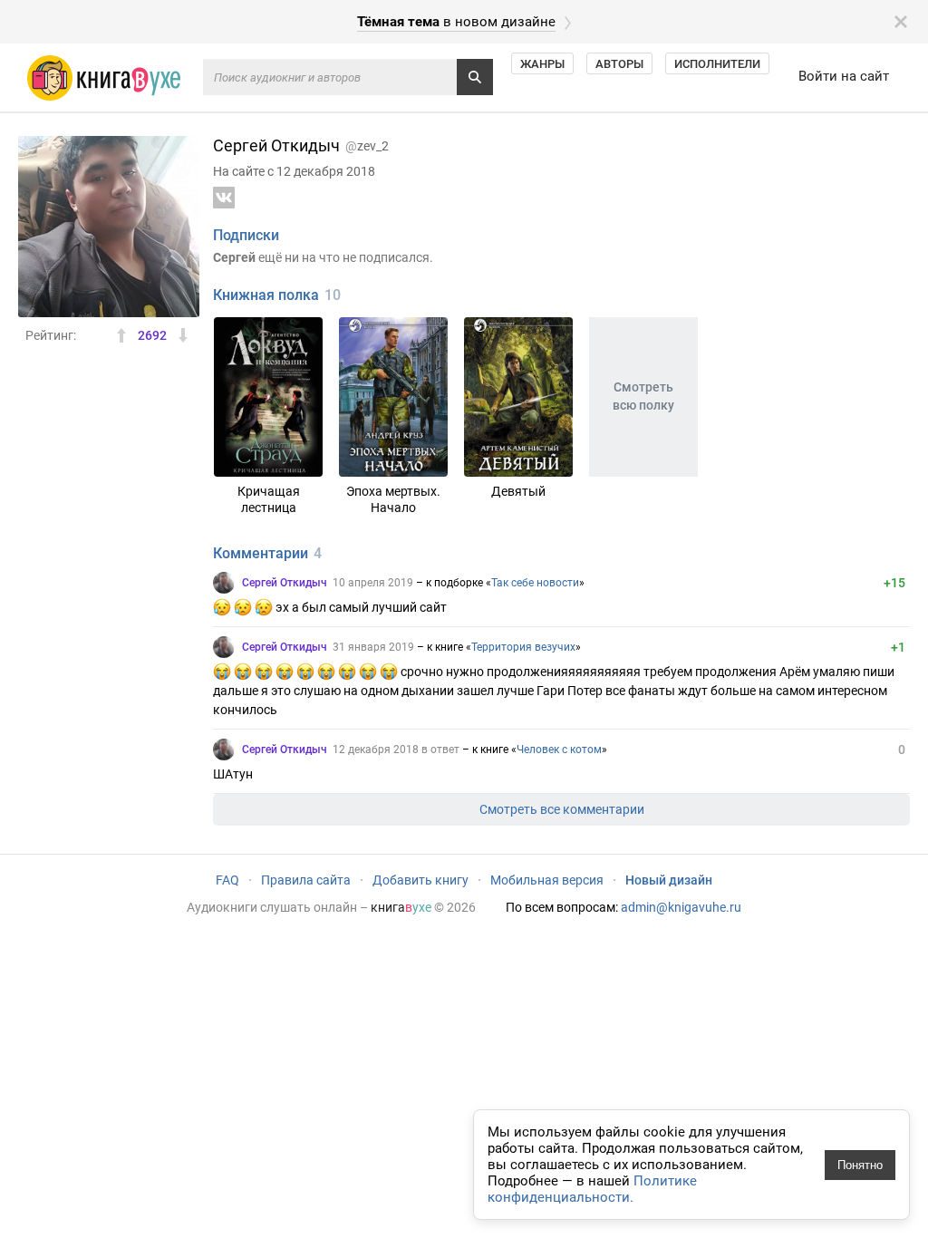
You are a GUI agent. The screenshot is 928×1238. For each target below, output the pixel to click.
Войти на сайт (843, 76)
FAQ (227, 880)
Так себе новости (535, 582)
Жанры (542, 64)
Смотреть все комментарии (561, 809)
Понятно (860, 1165)
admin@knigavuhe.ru (681, 907)
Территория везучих (523, 647)
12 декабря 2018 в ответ (396, 749)
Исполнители (717, 64)
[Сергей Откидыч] (224, 583)
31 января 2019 (373, 647)
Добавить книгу (420, 880)
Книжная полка (266, 295)
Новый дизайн (668, 880)
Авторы (619, 64)
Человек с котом (559, 749)
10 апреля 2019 (373, 582)
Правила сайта (306, 880)
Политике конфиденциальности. (592, 1189)
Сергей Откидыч (284, 582)
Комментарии (260, 553)
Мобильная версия (547, 880)
